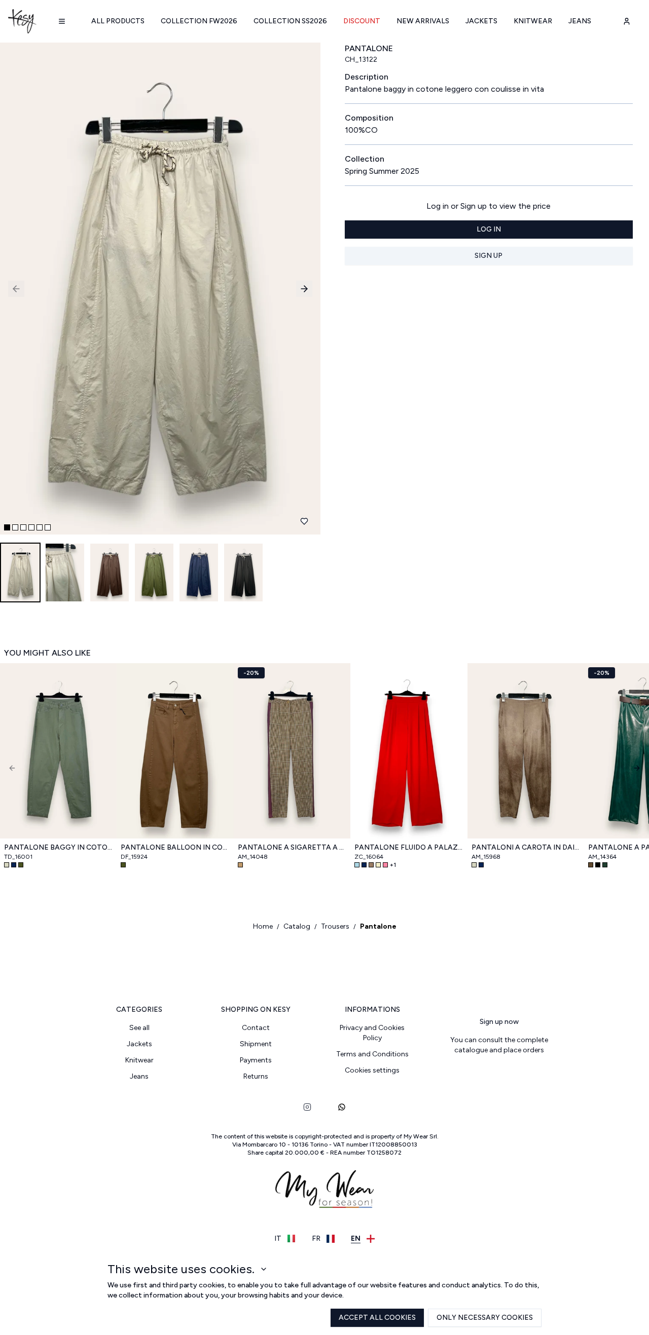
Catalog (296, 926)
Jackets (481, 21)
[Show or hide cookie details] (264, 1269)
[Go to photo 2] (15, 527)
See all (139, 1027)
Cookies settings (372, 1070)
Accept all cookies (377, 1317)
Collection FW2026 (199, 21)
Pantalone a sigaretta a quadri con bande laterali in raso (292, 847)
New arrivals (422, 21)
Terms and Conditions (372, 1054)
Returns (255, 1076)
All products (118, 21)
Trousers (335, 926)
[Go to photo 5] (40, 527)
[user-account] (627, 21)
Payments (256, 1060)
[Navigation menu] (62, 21)
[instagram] (307, 1107)
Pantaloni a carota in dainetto (526, 847)
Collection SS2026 (290, 21)
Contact (256, 1027)
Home (263, 926)
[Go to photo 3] (23, 527)
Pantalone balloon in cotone (175, 847)
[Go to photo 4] (31, 527)
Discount (361, 21)
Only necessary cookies (485, 1317)
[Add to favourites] (304, 521)
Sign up (488, 255)
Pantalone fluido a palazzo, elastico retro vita (408, 847)
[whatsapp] (342, 1107)
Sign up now (499, 1021)
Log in (489, 229)
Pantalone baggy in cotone (58, 847)
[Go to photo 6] (48, 527)
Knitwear (533, 21)
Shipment (256, 1044)
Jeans (579, 21)
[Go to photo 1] (7, 527)
